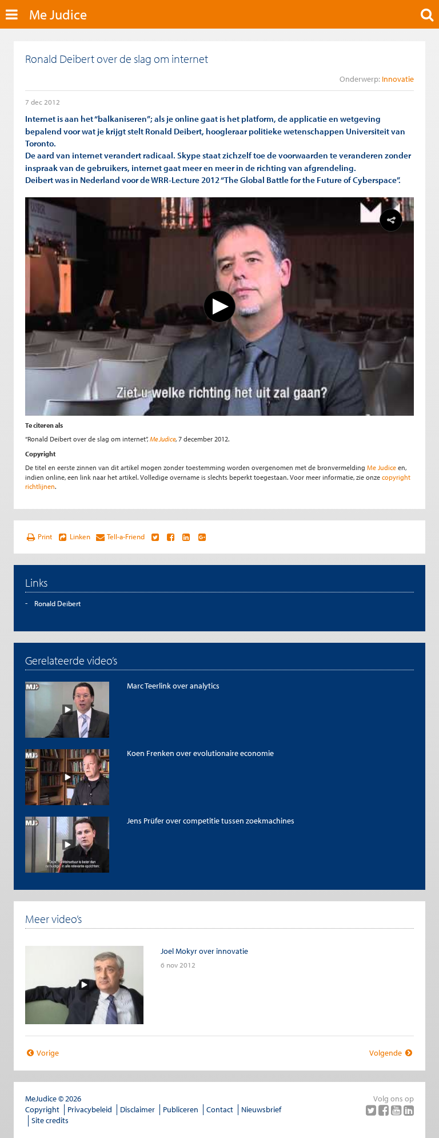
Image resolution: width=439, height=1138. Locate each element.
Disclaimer (137, 1109)
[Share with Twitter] (154, 537)
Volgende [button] (386, 1053)
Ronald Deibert (57, 603)
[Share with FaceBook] (170, 537)
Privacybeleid (89, 1109)
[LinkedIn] (409, 1110)
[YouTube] (397, 1110)
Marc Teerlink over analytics (173, 686)
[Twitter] (372, 1110)
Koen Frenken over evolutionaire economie (200, 753)
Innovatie (398, 79)
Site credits (50, 1120)
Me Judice (58, 14)
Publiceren (180, 1109)
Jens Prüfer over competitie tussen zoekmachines (210, 820)
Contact (219, 1109)
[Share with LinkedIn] (186, 537)
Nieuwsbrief (261, 1109)
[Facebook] (384, 1110)
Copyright (42, 1109)
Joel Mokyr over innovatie (204, 951)
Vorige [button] (47, 1053)
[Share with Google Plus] (202, 537)
